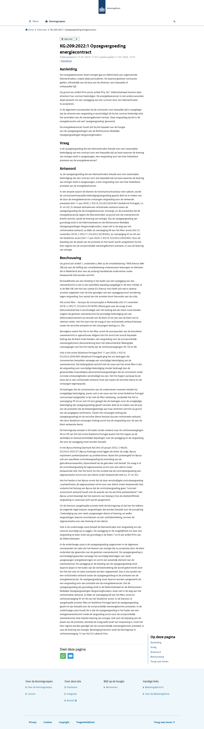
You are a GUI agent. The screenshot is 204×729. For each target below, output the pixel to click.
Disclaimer (72, 687)
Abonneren (112, 687)
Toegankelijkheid (85, 722)
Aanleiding (155, 642)
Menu (36, 21)
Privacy (32, 722)
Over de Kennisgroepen (40, 687)
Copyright (64, 722)
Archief (70, 700)
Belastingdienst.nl (154, 687)
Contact (32, 693)
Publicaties (42, 30)
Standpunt (66, 61)
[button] (70, 39)
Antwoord (155, 652)
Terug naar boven (159, 661)
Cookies (47, 722)
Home (31, 30)
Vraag (153, 647)
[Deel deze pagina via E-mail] (70, 656)
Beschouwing (157, 656)
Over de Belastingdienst (157, 693)
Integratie (72, 693)
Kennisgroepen (57, 21)
